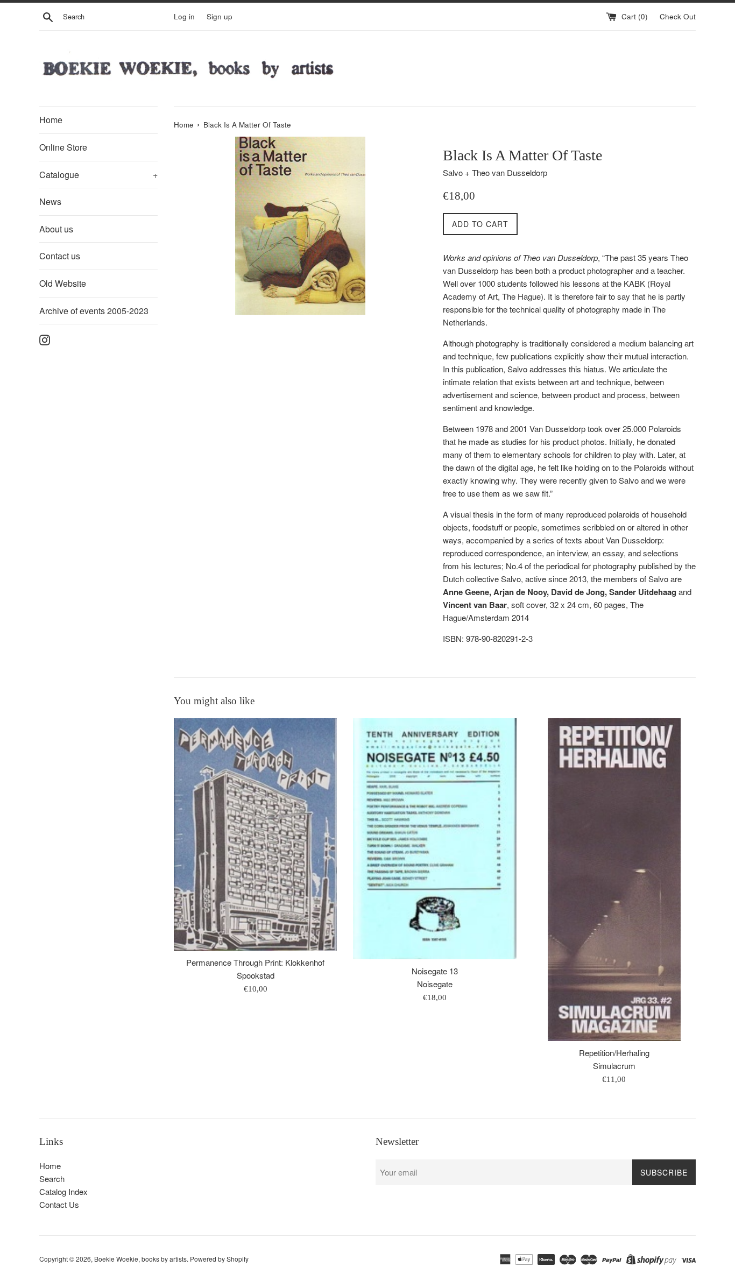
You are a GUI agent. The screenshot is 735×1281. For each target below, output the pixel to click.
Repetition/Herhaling (614, 1052)
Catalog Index (63, 1191)
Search (52, 1178)
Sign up (219, 16)
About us (56, 229)
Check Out (678, 16)
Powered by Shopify (219, 1258)
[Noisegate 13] (434, 838)
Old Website (62, 283)
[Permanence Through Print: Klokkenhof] (255, 834)
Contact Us (59, 1204)
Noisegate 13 (435, 970)
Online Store (63, 147)
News (50, 201)
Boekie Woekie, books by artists (140, 1258)
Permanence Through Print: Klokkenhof (255, 962)
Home (50, 120)
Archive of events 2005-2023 (94, 311)
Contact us (59, 256)
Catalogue (98, 174)
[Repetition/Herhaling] (614, 879)
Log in (184, 16)
